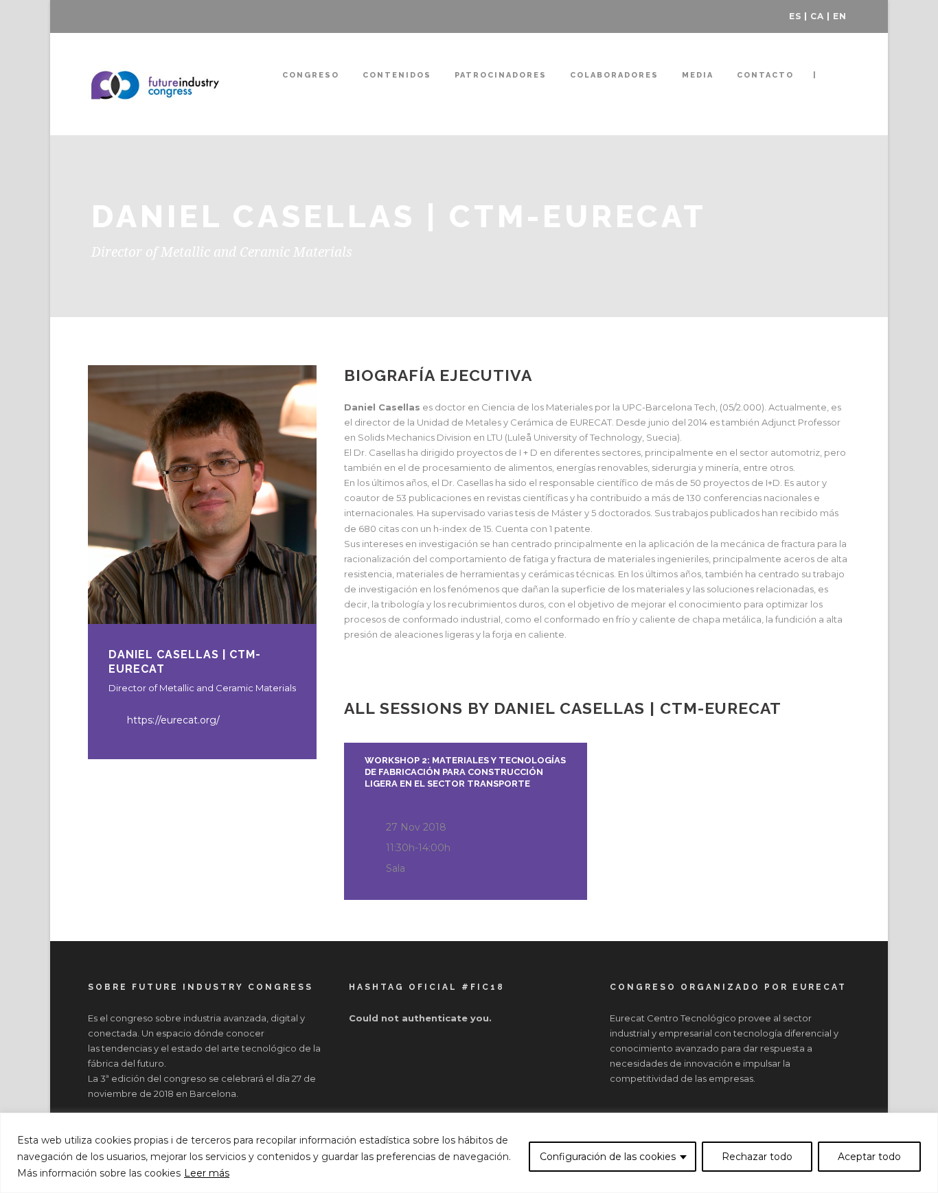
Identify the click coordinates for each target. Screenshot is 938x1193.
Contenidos (397, 75)
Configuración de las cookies (608, 1156)
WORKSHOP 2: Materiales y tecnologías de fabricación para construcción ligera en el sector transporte (465, 772)
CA (817, 16)
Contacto (765, 75)
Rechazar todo (757, 1156)
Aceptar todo (869, 1156)
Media (697, 75)
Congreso (310, 75)
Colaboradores (614, 75)
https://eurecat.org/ (173, 720)
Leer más (206, 1173)
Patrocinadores (501, 75)
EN (840, 16)
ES (795, 16)
